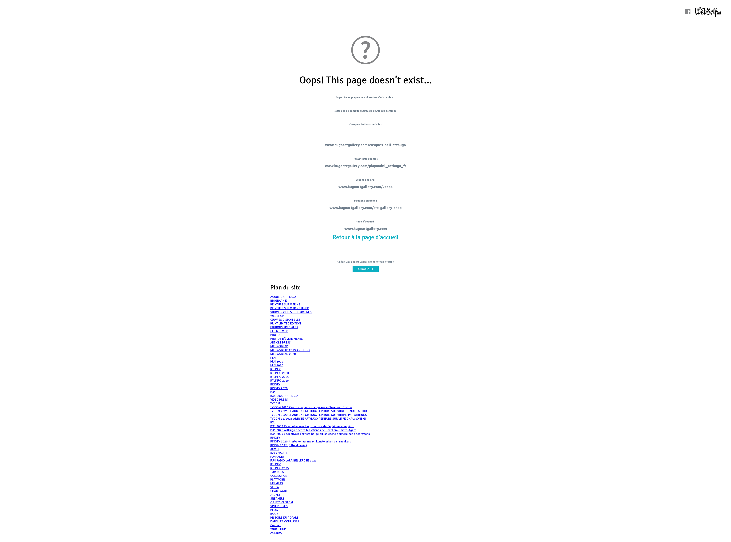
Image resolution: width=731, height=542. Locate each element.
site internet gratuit (381, 262)
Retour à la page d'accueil (366, 237)
